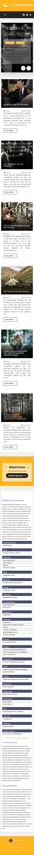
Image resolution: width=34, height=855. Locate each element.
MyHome (5, 565)
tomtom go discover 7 (9, 654)
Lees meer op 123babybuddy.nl (12, 734)
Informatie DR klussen (9, 642)
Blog (12, 847)
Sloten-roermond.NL (9, 560)
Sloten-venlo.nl (7, 701)
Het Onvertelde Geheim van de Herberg (16, 226)
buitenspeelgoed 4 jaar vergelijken (13, 711)
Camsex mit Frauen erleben (11, 553)
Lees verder (9, 130)
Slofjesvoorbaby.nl (8, 726)
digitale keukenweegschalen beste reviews (15, 679)
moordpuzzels (7, 719)
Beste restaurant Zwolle (10, 694)
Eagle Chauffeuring (8, 672)
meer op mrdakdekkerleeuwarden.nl (14, 662)
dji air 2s (5, 627)
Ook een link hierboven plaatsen (17, 738)
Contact (20, 847)
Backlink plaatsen (17, 475)
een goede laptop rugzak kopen (12, 582)
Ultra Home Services (9, 568)
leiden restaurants (8, 687)
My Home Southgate (9, 635)
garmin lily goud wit (8, 605)
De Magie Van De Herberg (15, 104)
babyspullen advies (8, 575)
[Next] (28, 68)
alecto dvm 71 (7, 607)
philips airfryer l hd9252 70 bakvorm (13, 625)
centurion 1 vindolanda (10, 630)
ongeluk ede (6, 615)
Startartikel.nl (7, 622)
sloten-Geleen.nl (8, 704)
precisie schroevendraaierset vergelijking (15, 669)
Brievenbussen (7, 545)
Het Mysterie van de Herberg (16, 49)
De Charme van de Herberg (16, 291)
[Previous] (23, 68)
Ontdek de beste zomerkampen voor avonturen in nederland (14, 416)
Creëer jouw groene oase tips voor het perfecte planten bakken (15, 353)
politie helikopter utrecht (10, 632)
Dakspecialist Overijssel (10, 597)
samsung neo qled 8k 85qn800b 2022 (14, 649)
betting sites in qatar (9, 590)
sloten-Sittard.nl (7, 563)
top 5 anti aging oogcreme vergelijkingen (15, 652)
